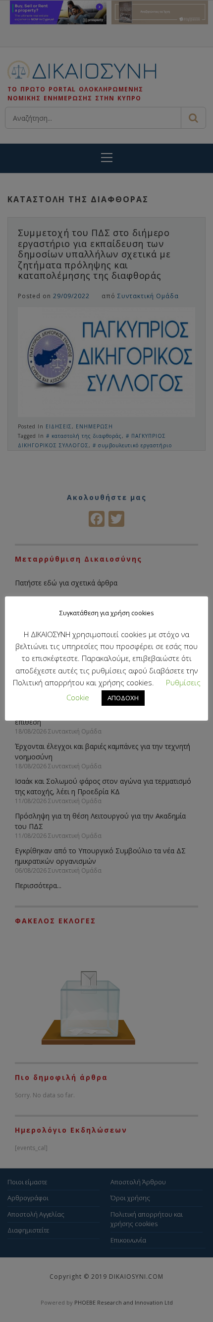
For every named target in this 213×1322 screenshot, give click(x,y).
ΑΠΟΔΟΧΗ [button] (123, 697)
